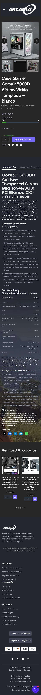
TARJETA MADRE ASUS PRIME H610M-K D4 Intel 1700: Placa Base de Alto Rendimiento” (30, 483)
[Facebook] (13, 659)
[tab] (9, 167)
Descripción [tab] (9, 167)
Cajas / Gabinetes (10, 105)
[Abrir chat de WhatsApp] (35, 689)
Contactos (28, 670)
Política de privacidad (20, 679)
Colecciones (26, 667)
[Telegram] (28, 659)
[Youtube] (23, 659)
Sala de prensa (15, 670)
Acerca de (14, 667)
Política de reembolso (20, 676)
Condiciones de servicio (20, 681)
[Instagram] (18, 659)
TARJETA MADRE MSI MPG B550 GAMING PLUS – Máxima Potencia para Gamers (10, 482)
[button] (4, 9)
